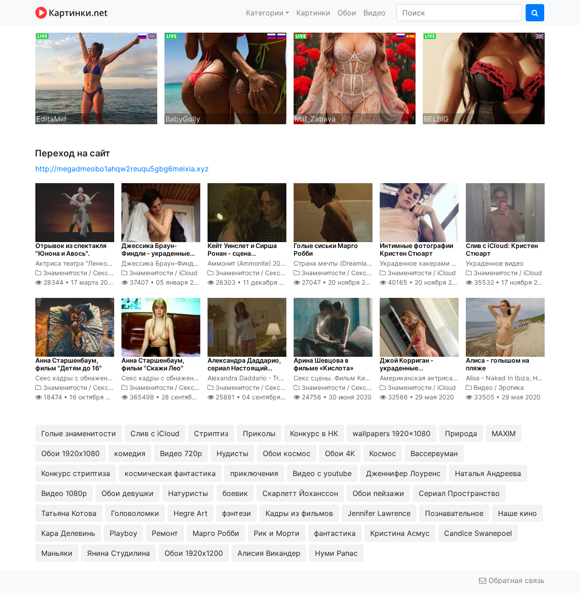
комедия (129, 453)
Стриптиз (211, 433)
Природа (461, 433)
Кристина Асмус (400, 533)
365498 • (172, 397)
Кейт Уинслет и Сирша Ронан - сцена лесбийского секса (242, 253)
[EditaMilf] (96, 77)
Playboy (123, 533)
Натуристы (188, 493)
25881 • (256, 397)
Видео (374, 12)
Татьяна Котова (69, 513)
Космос (382, 453)
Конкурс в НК (314, 433)
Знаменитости (65, 273)
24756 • (336, 397)
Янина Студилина (118, 553)
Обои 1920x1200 (193, 553)
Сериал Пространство (459, 493)
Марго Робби (216, 533)
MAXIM (504, 433)
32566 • (420, 397)
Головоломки (135, 513)
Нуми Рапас (336, 553)
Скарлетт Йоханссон (300, 493)
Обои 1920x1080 (70, 453)
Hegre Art (191, 513)
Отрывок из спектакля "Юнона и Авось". (70, 249)
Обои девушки (128, 493)
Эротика (511, 387)
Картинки (313, 12)
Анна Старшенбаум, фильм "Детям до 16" (68, 364)
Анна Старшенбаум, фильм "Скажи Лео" (152, 364)
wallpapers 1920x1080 (391, 433)
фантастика (335, 533)
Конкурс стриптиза (75, 473)
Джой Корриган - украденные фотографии (407, 367)
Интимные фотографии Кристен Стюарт (416, 249)
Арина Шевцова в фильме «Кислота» (323, 364)
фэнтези (236, 513)
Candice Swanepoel (478, 533)
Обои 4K (340, 453)
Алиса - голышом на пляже (497, 364)
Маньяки (56, 553)
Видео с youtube (322, 473)
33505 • (506, 397)
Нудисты (232, 453)
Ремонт (165, 533)
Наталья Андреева (488, 473)
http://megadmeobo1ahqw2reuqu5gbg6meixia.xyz (122, 168)
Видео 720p (181, 453)
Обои (347, 12)
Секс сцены (111, 273)
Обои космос (286, 453)
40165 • (425, 282)
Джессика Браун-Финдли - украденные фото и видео (155, 253)
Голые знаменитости (78, 433)
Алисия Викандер (268, 553)
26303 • (254, 282)
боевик (235, 493)
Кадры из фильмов (299, 513)
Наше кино (517, 513)
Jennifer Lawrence (379, 513)
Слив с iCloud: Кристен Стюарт (502, 249)
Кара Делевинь (68, 533)
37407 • (166, 282)
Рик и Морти (277, 533)
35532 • (510, 282)
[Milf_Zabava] (355, 77)
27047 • (338, 282)
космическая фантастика (170, 473)
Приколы (259, 433)
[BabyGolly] (225, 77)
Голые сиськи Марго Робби (326, 249)
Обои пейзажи (378, 493)
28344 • (78, 282)
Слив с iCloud (154, 433)
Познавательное (454, 513)
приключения (254, 473)
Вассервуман (434, 453)
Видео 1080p (64, 493)
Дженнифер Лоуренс (403, 473)
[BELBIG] (484, 77)
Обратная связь (515, 580)
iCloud (188, 273)
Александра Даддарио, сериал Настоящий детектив (244, 367)
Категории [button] (265, 12)
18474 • (81, 397)
